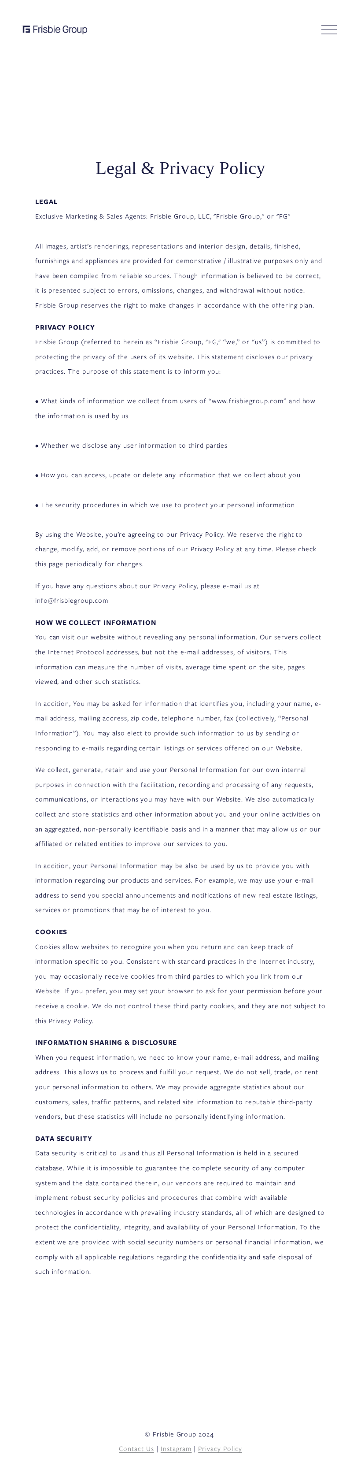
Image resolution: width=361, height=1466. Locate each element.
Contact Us (136, 1449)
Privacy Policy (220, 1449)
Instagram (176, 1449)
